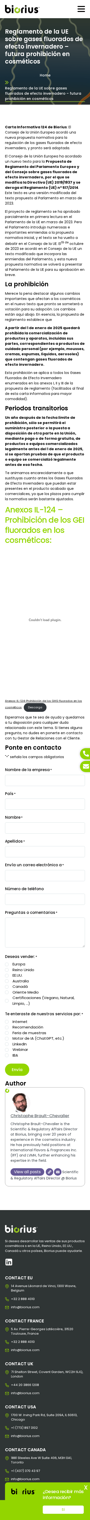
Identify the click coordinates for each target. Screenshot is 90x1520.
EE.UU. (17, 975)
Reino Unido (23, 969)
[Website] (49, 1172)
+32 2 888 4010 (15, 1299)
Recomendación (27, 1027)
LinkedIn (19, 1044)
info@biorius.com (15, 1307)
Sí (63, 1509)
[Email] (58, 1172)
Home (45, 75)
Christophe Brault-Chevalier (39, 1116)
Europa (18, 964)
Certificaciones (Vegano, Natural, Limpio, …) (43, 1000)
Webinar (20, 1049)
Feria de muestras (29, 1032)
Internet (20, 1021)
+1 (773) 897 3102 (15, 1428)
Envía (17, 1070)
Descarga (35, 707)
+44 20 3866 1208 (15, 1385)
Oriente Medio (25, 992)
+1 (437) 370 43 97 (15, 1471)
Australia (20, 981)
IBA (15, 1055)
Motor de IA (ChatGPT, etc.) (38, 1038)
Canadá (20, 986)
